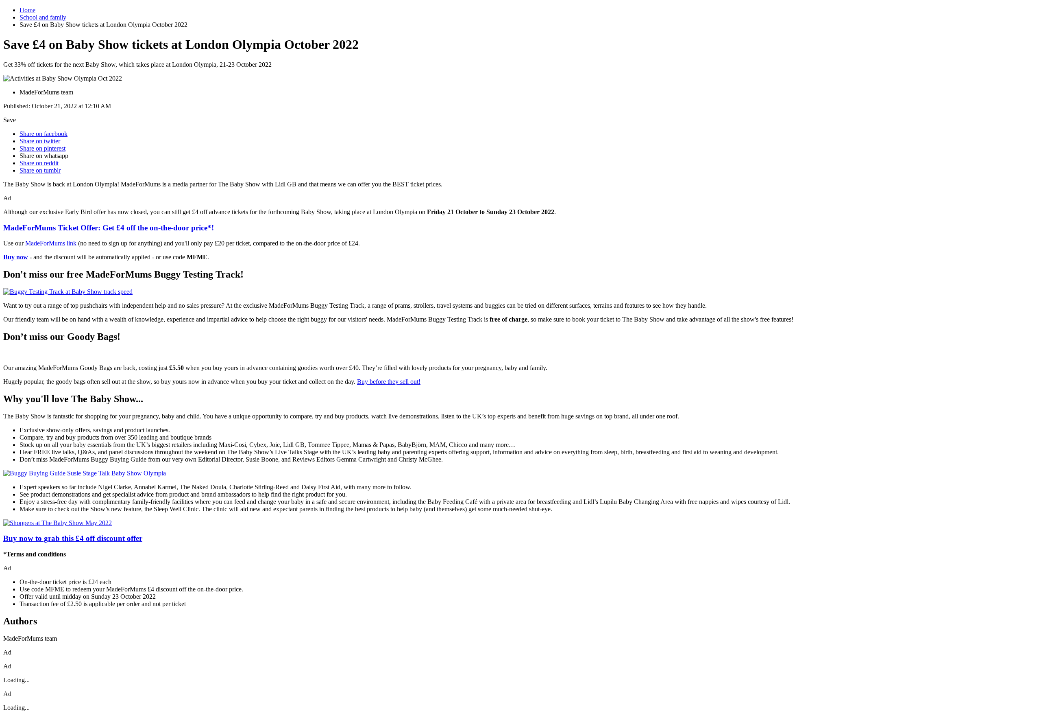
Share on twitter (40, 141)
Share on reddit (39, 163)
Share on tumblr (40, 170)
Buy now (15, 257)
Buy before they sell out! (388, 381)
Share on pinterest (42, 148)
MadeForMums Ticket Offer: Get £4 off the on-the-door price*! (108, 227)
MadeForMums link (50, 243)
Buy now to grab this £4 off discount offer (72, 538)
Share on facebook (44, 133)
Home (27, 10)
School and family (43, 17)
